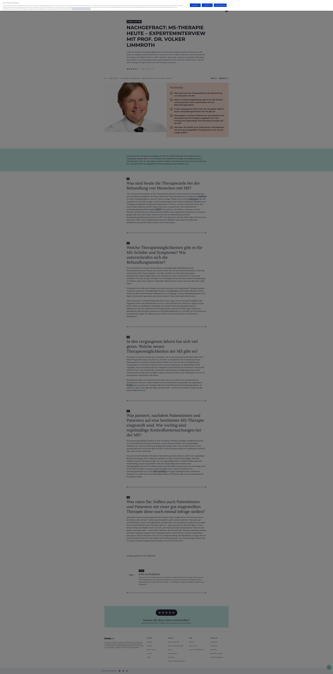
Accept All (195, 5)
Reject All (207, 5)
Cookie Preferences (220, 5)
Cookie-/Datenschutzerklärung (81, 9)
